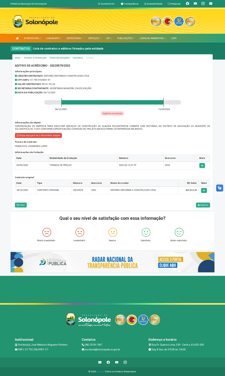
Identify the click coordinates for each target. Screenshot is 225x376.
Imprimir (204, 205)
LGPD (174, 38)
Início (18, 57)
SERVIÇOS (93, 38)
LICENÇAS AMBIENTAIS (152, 38)
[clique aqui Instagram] (125, 362)
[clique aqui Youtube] (117, 362)
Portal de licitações (59, 57)
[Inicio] (17, 38)
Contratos (78, 57)
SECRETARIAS (74, 38)
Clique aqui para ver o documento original (39, 135)
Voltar (21, 205)
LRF (108, 38)
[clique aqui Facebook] (108, 362)
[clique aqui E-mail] (100, 362)
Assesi (100, 371)
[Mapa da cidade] (112, 289)
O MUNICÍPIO (53, 38)
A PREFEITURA (31, 38)
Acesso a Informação (35, 57)
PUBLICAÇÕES (125, 38)
